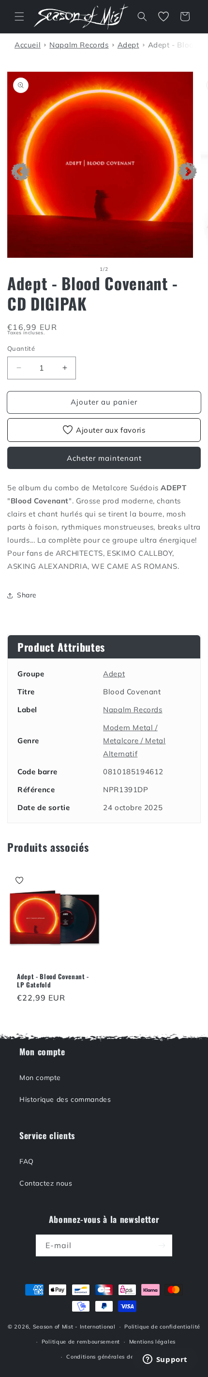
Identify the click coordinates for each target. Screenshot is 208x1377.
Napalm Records (132, 709)
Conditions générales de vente (108, 1356)
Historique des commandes (65, 1099)
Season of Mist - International (74, 1326)
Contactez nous (45, 1183)
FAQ (26, 1161)
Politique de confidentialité (162, 1326)
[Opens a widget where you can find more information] (165, 1360)
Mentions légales (152, 1341)
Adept (114, 673)
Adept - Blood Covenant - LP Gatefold (53, 980)
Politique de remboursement (81, 1341)
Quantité (21, 348)
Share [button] (27, 595)
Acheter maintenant (104, 458)
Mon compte (40, 1077)
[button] (19, 16)
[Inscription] (161, 1245)
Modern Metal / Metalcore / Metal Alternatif (134, 740)
